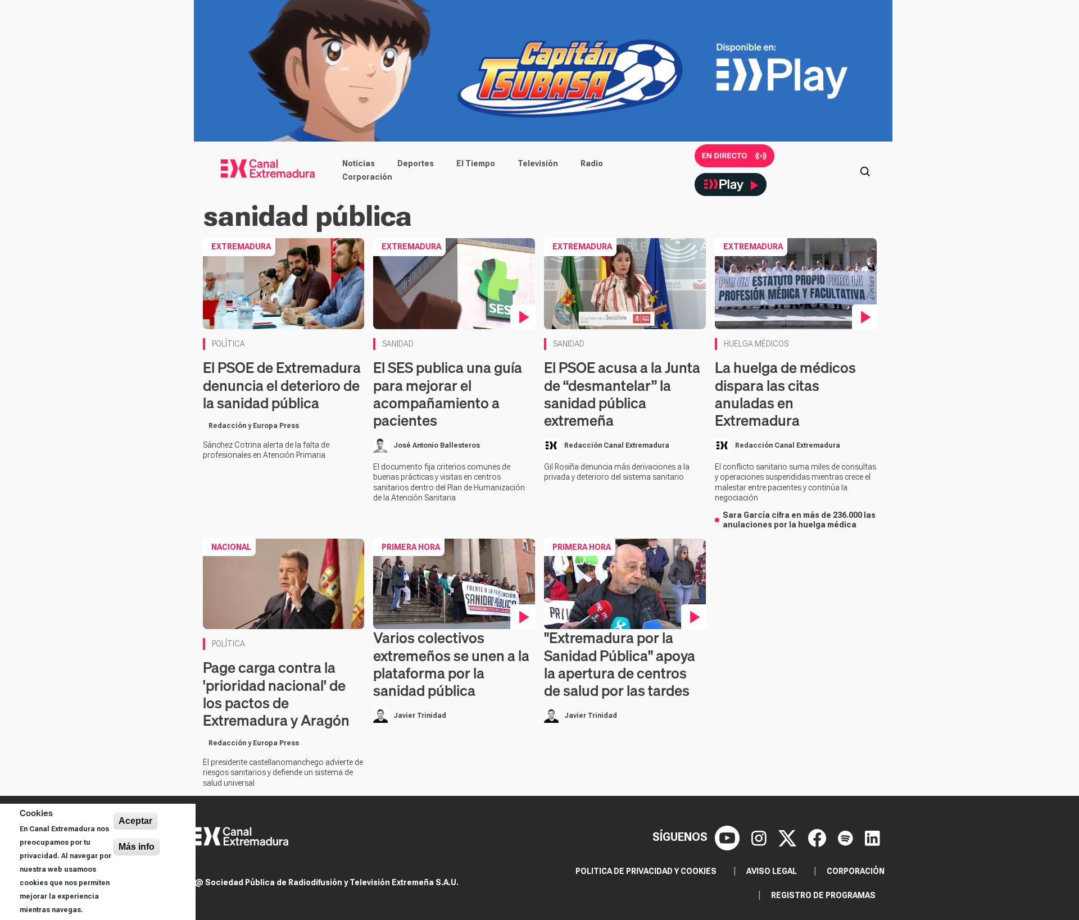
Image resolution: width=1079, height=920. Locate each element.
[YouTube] (728, 837)
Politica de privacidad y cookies (646, 871)
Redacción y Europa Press (253, 426)
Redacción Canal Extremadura (616, 445)
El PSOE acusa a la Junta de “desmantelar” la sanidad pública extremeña (622, 394)
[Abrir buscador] (865, 170)
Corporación (367, 176)
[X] (788, 837)
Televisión (538, 163)
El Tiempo (475, 163)
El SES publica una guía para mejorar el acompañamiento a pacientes (447, 394)
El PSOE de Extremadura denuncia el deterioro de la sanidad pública (282, 385)
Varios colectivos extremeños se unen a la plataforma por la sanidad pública (451, 664)
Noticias (358, 163)
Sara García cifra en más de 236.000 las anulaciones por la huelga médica (799, 520)
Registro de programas (823, 895)
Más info (137, 846)
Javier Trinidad (419, 715)
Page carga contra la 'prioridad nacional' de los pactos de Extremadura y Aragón (276, 694)
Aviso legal (771, 871)
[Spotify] (847, 837)
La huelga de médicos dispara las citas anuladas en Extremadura (785, 394)
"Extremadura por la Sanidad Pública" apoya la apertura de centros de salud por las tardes (619, 664)
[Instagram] (760, 837)
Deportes (415, 163)
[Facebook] (818, 837)
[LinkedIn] (872, 837)
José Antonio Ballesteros (436, 445)
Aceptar (135, 821)
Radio (592, 163)
